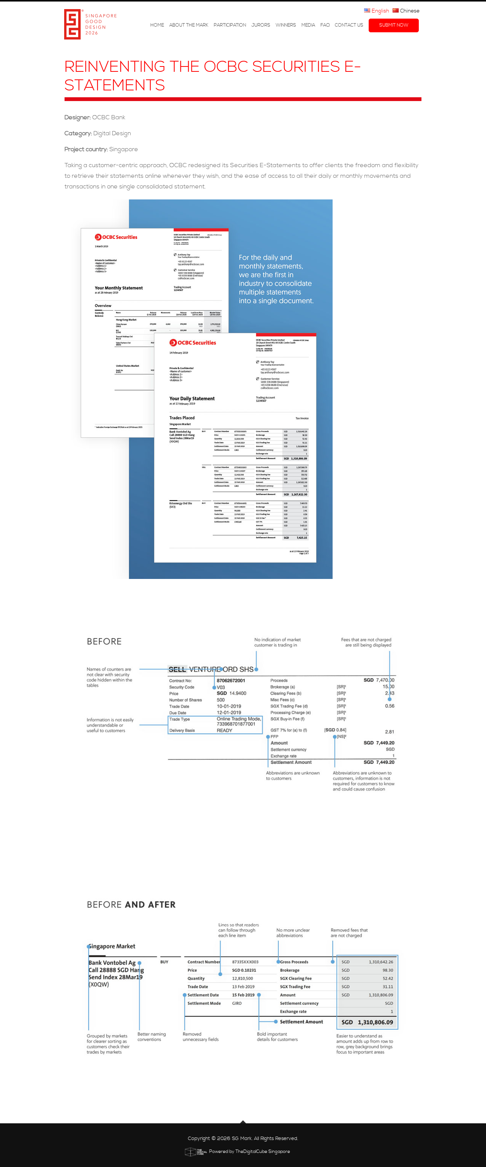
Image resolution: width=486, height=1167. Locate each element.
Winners (286, 25)
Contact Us (349, 25)
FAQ (325, 25)
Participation (230, 25)
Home (157, 25)
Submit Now (394, 25)
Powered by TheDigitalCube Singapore (249, 1151)
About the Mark (188, 25)
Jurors (260, 25)
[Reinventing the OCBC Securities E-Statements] (243, 389)
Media (308, 25)
